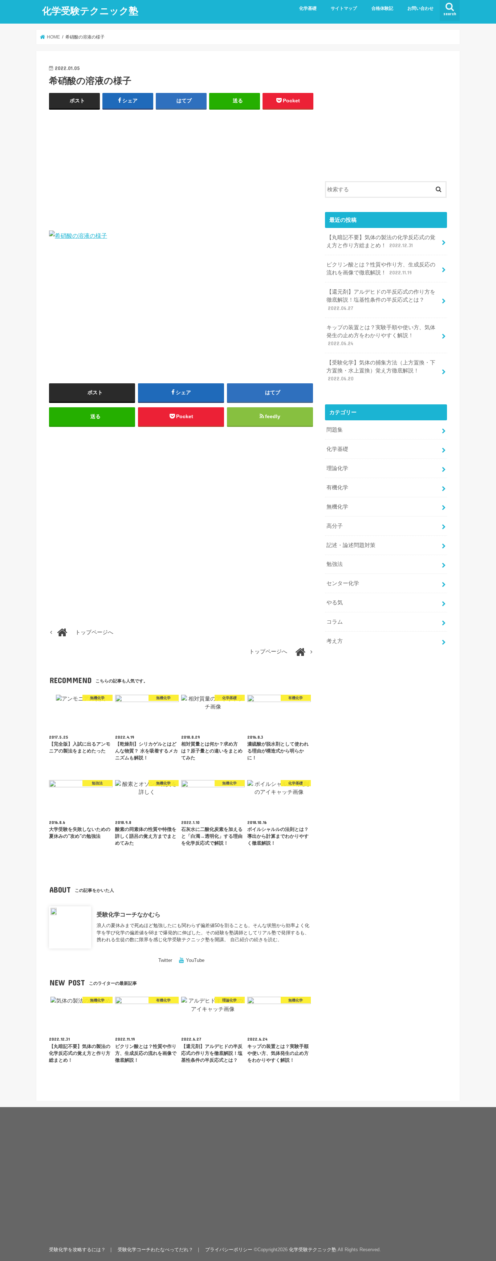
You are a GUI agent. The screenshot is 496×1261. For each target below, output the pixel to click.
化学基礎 (308, 8)
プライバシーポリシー (228, 1249)
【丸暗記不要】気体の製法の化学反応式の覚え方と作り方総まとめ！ (380, 241)
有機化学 (337, 487)
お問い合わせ (420, 8)
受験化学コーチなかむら (128, 914)
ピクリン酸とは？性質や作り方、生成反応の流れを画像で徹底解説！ (380, 269)
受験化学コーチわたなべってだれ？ (155, 1249)
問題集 (334, 430)
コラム (334, 622)
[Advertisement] (181, 168)
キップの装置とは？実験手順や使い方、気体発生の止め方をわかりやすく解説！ (380, 335)
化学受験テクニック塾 (90, 10)
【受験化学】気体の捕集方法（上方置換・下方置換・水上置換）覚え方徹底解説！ (380, 370)
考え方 (334, 641)
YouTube (195, 960)
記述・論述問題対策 (350, 545)
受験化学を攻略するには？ (77, 1249)
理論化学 (337, 468)
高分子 (334, 526)
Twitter (165, 960)
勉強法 (334, 564)
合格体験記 (382, 8)
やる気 (334, 602)
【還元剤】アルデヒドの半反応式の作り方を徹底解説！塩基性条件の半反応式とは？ (380, 300)
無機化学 (337, 507)
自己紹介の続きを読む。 (256, 939)
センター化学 (342, 583)
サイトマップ (344, 8)
